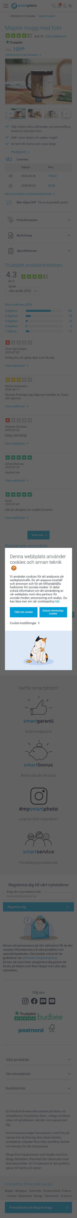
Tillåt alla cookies (23, 612)
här (57, 601)
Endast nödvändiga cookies (53, 612)
